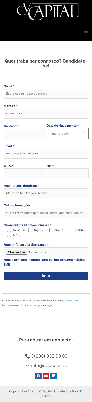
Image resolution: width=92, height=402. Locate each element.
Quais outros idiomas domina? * (28, 225)
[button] (86, 33)
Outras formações (17, 205)
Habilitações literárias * (21, 185)
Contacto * (12, 126)
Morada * (11, 106)
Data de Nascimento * (63, 125)
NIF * (50, 165)
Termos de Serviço (30, 305)
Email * (9, 146)
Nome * (9, 86)
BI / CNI (9, 165)
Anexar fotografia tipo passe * (26, 244)
